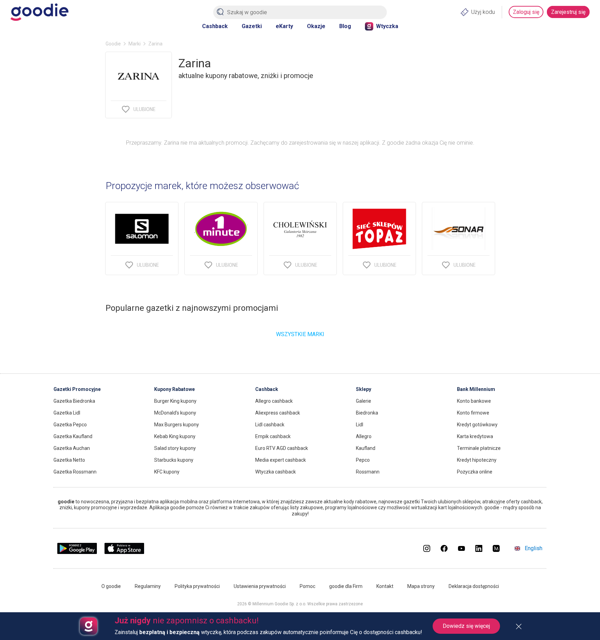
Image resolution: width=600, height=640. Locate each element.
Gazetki (252, 26)
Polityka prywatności (197, 586)
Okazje (316, 26)
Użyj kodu (483, 12)
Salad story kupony (175, 448)
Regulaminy (148, 586)
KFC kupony (167, 472)
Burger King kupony (175, 401)
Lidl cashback (269, 424)
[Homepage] (39, 12)
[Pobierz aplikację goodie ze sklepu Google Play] (77, 552)
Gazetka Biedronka (74, 401)
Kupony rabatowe (174, 389)
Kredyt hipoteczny (477, 460)
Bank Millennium (476, 389)
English (533, 548)
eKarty (284, 26)
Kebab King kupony (174, 436)
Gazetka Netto (69, 460)
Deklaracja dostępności (474, 586)
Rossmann (368, 472)
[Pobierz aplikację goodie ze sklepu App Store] (124, 552)
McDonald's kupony (175, 413)
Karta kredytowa (475, 436)
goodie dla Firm (345, 586)
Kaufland (365, 448)
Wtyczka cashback (275, 472)
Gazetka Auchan (71, 448)
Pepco (363, 460)
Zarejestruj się (568, 12)
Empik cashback (273, 436)
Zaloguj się (526, 12)
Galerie (363, 401)
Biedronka (367, 413)
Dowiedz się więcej (466, 626)
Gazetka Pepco (70, 424)
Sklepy (363, 389)
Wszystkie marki (300, 334)
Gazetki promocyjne (77, 389)
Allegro (364, 436)
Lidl (359, 424)
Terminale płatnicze (479, 448)
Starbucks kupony (173, 460)
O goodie (111, 586)
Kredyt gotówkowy (477, 424)
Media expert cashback (280, 460)
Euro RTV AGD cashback (281, 448)
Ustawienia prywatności (260, 586)
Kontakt (384, 586)
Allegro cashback (274, 401)
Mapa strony (421, 586)
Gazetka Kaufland (72, 436)
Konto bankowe (474, 401)
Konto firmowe (473, 413)
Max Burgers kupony (176, 424)
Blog (345, 26)
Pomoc (307, 586)
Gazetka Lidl (66, 413)
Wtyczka (387, 26)
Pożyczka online (474, 472)
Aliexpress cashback (277, 413)
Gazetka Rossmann (75, 472)
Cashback (215, 26)
